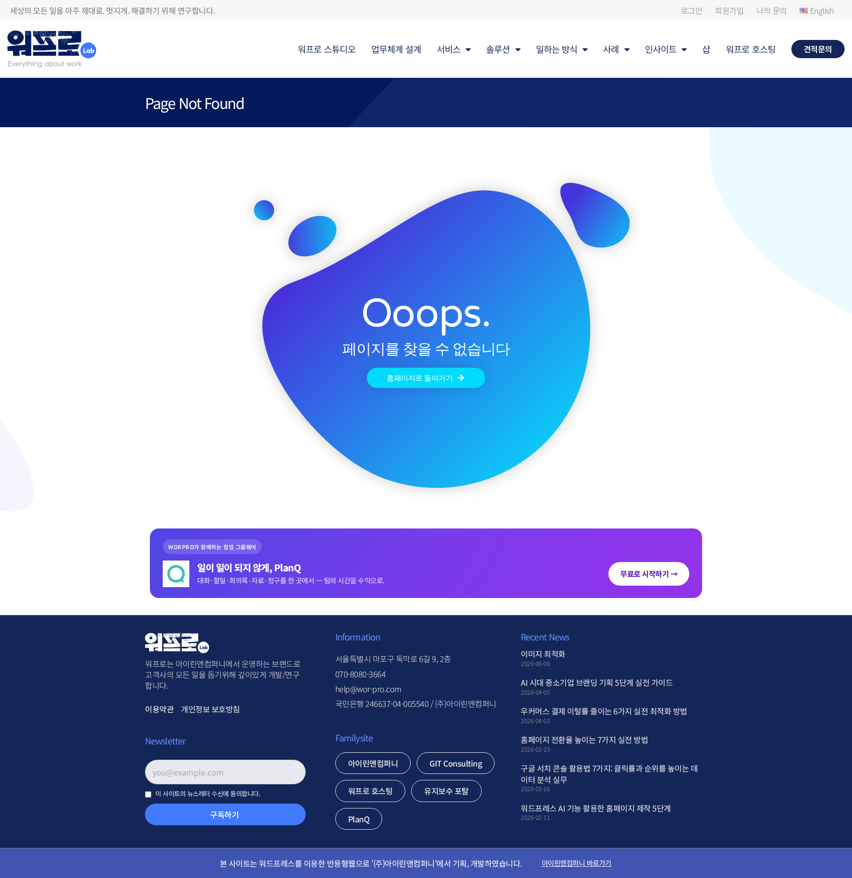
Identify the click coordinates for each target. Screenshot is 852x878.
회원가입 (729, 10)
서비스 (449, 48)
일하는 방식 (557, 48)
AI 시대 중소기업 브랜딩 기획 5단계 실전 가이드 (597, 682)
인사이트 (660, 48)
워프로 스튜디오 (326, 48)
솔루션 (498, 48)
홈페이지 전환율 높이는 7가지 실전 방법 (584, 739)
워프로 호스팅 (751, 48)
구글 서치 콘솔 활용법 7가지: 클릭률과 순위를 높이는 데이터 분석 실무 (609, 773)
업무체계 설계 (396, 48)
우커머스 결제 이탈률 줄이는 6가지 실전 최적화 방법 (604, 711)
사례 (611, 48)
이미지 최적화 (543, 654)
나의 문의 (771, 10)
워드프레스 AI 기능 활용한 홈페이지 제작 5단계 (596, 808)
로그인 (692, 10)
